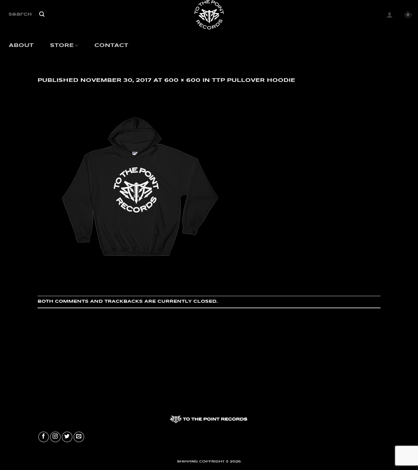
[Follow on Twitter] (67, 437)
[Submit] (41, 14)
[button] (389, 15)
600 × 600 (182, 80)
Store (62, 45)
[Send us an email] (78, 437)
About (21, 45)
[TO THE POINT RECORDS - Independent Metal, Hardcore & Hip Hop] (209, 14)
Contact (111, 45)
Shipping (187, 461)
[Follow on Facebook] (43, 437)
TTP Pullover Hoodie (253, 80)
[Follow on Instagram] (55, 437)
